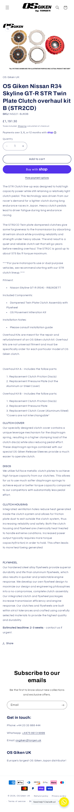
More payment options (37, 178)
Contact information (58, 801)
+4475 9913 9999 (33, 733)
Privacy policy (59, 796)
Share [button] (9, 643)
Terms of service (17, 801)
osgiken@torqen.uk (28, 740)
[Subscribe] (63, 705)
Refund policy (41, 796)
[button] (7, 8)
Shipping (22, 126)
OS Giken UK (23, 796)
